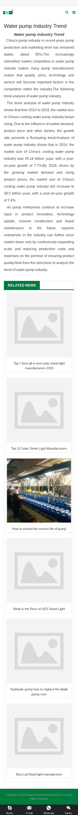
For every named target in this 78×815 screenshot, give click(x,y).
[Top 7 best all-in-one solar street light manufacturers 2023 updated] (39, 325)
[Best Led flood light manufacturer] (39, 736)
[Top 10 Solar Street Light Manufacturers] (39, 410)
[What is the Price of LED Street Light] (39, 571)
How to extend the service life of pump (39, 529)
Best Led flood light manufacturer (39, 774)
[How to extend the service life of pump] (39, 490)
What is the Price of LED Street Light (39, 609)
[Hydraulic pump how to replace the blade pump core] (39, 651)
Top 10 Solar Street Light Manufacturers (39, 448)
